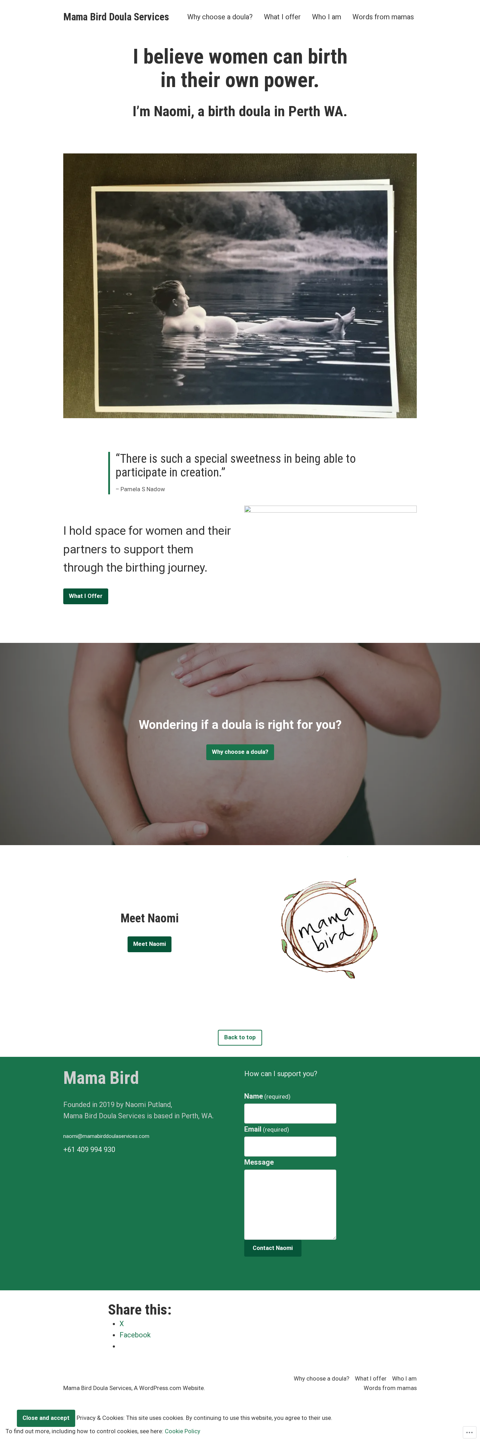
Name (267, 1096)
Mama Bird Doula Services (116, 17)
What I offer (282, 16)
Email (266, 1129)
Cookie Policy (182, 1431)
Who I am (326, 16)
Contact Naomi (273, 1248)
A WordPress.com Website (169, 1388)
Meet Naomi (149, 944)
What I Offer (86, 596)
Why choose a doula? (220, 16)
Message (259, 1162)
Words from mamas (383, 16)
